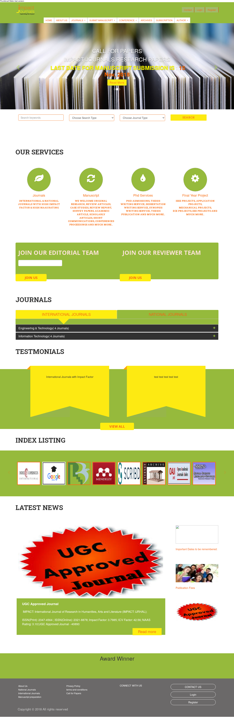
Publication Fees (185, 549)
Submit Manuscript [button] (101, 20)
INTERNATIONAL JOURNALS (66, 314)
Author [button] (181, 20)
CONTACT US (193, 687)
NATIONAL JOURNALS (168, 314)
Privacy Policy (73, 685)
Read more (147, 631)
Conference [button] (127, 20)
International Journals (29, 693)
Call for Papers (73, 693)
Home (49, 20)
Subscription (164, 20)
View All (117, 426)
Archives (146, 20)
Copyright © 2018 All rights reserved (43, 709)
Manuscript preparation (29, 696)
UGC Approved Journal (189, 588)
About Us (61, 20)
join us (31, 277)
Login (200, 9)
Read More (117, 82)
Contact (188, 9)
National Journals (27, 689)
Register (212, 9)
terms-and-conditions (76, 689)
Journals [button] (77, 20)
